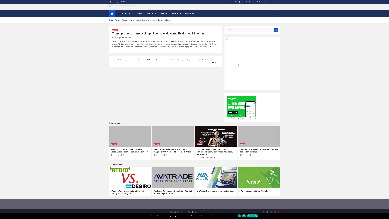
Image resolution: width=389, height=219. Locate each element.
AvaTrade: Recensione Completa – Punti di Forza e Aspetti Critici (173, 192)
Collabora (252, 2)
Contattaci (244, 2)
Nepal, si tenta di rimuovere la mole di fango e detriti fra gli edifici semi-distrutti (172, 150)
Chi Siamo (260, 2)
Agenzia (114, 30)
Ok (239, 216)
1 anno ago (117, 38)
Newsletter (268, 2)
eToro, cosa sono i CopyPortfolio (253, 191)
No (244, 216)
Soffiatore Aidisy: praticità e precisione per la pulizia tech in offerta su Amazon (194, 61)
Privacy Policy (234, 2)
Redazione (127, 38)
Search (276, 30)
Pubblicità (277, 2)
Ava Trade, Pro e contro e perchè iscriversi (215, 191)
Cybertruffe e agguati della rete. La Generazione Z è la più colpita (136, 60)
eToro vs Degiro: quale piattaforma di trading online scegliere (127, 192)
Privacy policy (252, 216)
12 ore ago (116, 155)
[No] (386, 216)
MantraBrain (192, 212)
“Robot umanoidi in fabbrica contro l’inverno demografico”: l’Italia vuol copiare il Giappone (216, 151)
